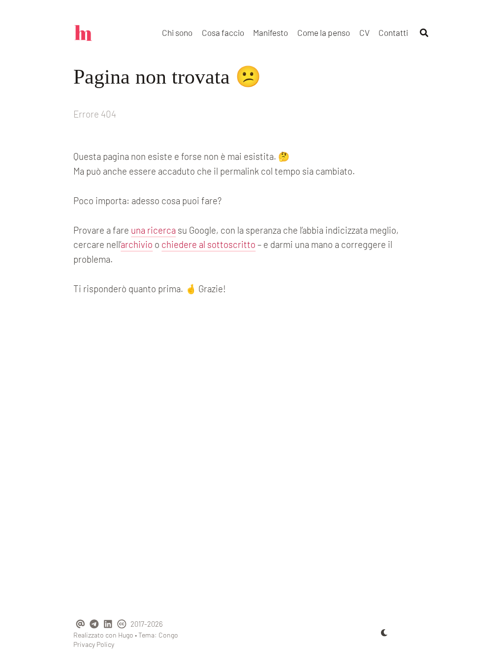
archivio (137, 244)
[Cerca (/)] (424, 33)
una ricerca (153, 230)
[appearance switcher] (384, 632)
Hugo (125, 635)
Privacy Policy (93, 644)
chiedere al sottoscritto (208, 244)
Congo (168, 635)
